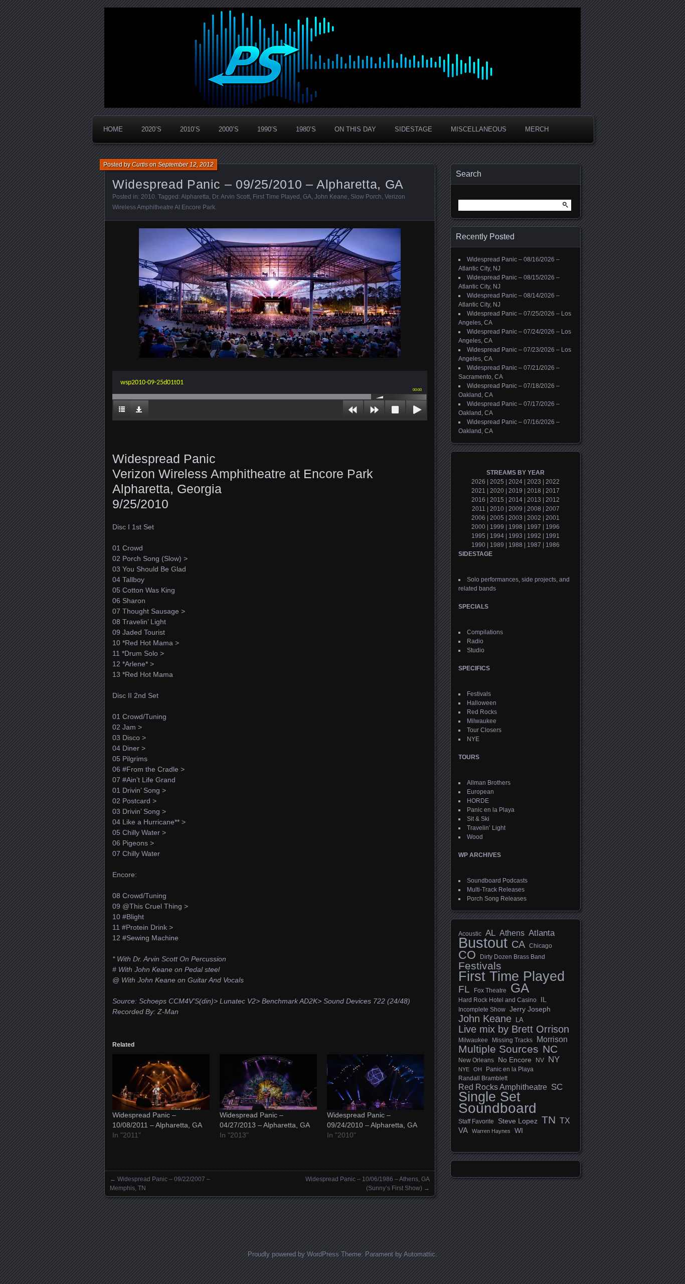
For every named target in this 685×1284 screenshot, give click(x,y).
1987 (534, 544)
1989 (497, 544)
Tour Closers (484, 730)
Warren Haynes (491, 1131)
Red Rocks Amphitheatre (502, 1087)
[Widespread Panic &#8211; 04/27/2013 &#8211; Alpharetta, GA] (268, 1082)
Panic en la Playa (491, 809)
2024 (515, 481)
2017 (553, 490)
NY (554, 1059)
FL (464, 989)
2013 (534, 499)
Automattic (419, 1254)
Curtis (140, 164)
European (480, 791)
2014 (515, 499)
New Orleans (476, 1060)
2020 (497, 490)
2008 (534, 508)
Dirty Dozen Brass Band (512, 956)
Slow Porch (366, 196)
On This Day (355, 129)
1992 (534, 535)
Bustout (482, 942)
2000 (478, 526)
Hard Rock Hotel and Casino (497, 1000)
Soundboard (497, 1108)
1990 (478, 544)
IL (544, 999)
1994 (497, 535)
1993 (515, 535)
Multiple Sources (498, 1049)
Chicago (540, 945)
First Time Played (276, 196)
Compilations (485, 632)
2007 (553, 508)
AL (490, 933)
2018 (534, 490)
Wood (475, 836)
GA (307, 196)
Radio (475, 641)
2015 (497, 499)
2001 (553, 517)
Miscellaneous (478, 129)
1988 (515, 544)
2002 (534, 517)
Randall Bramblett (482, 1078)
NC (550, 1049)
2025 (497, 481)
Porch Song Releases (497, 898)
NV (540, 1060)
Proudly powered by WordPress (293, 1254)
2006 (478, 517)
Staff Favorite (476, 1121)
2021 (478, 490)
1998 (515, 526)
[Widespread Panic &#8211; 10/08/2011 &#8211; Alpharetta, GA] (161, 1082)
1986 (553, 544)
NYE (473, 739)
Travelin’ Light (486, 827)
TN (549, 1119)
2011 (478, 508)
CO (467, 954)
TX (565, 1120)
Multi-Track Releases (496, 889)
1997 (534, 526)
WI (519, 1130)
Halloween (481, 702)
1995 (478, 535)
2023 (534, 481)
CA (518, 944)
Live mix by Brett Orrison (513, 1029)
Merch (537, 129)
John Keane (331, 196)
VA (463, 1130)
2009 (515, 508)
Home (113, 129)
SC (557, 1087)
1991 (553, 535)
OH (477, 1069)
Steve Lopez (518, 1121)
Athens (512, 932)
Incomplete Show (481, 1009)
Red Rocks (482, 712)
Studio (475, 650)
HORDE (478, 800)
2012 (553, 499)
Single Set (489, 1096)
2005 (497, 517)
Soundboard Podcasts (497, 880)
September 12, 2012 (186, 164)
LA (520, 1020)
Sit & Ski (478, 818)
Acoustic (469, 933)
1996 (553, 526)
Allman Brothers (488, 782)
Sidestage (413, 129)
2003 (515, 517)
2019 (515, 490)
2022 (553, 481)
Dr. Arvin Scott (231, 196)
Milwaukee (481, 721)
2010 (148, 196)
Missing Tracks (512, 1040)
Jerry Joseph (530, 1009)
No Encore (515, 1060)
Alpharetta (195, 196)
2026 (478, 481)
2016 (478, 499)
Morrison (552, 1039)
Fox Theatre (490, 990)
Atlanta (542, 933)
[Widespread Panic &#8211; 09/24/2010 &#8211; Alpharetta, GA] (375, 1082)
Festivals (479, 693)
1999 (497, 526)
